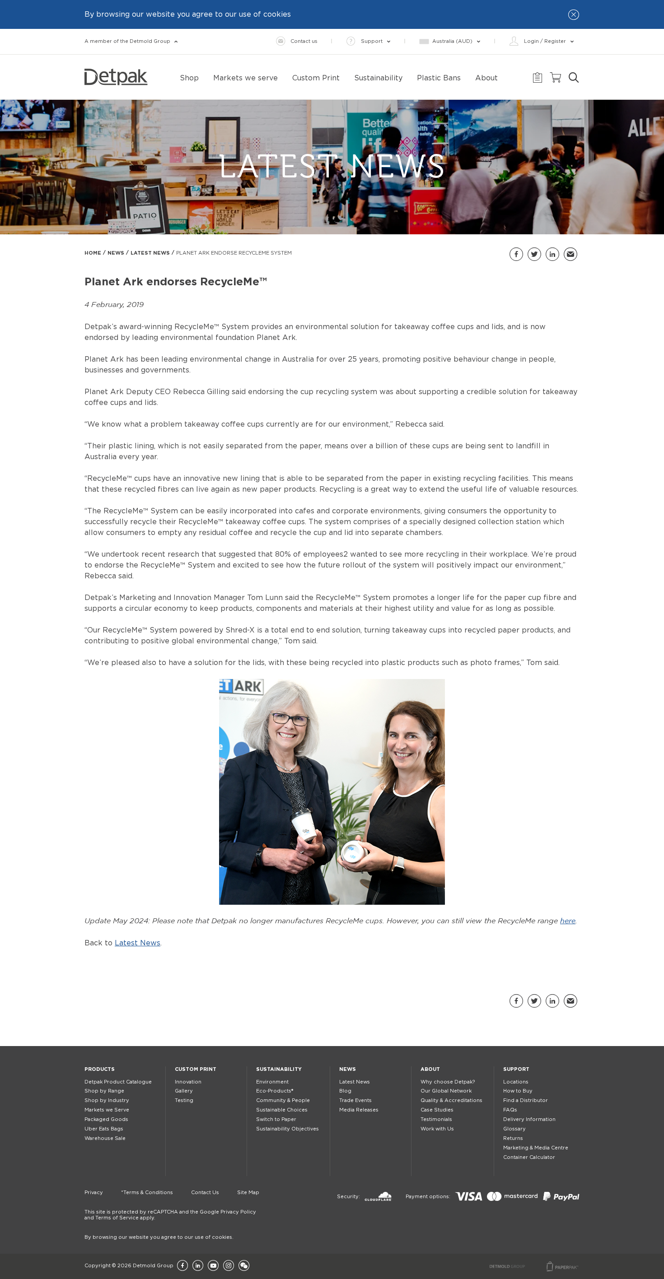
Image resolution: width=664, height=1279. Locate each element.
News (116, 253)
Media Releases (359, 1109)
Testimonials (436, 1119)
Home (92, 253)
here (567, 921)
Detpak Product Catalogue (118, 1081)
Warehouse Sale (105, 1138)
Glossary (514, 1128)
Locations (515, 1081)
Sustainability (279, 1069)
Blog (345, 1090)
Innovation (188, 1081)
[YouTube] (213, 1266)
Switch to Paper (276, 1119)
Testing (184, 1100)
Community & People (283, 1100)
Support (516, 1069)
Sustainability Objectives (287, 1128)
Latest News (150, 253)
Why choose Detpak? (448, 1081)
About (430, 1069)
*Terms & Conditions (147, 1192)
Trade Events (355, 1100)
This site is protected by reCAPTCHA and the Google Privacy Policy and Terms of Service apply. (170, 1214)
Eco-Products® (274, 1090)
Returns (513, 1138)
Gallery (184, 1090)
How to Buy (518, 1090)
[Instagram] (228, 1266)
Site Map (248, 1192)
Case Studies (437, 1109)
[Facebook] (182, 1266)
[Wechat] (243, 1266)
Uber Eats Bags (103, 1128)
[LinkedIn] (197, 1266)
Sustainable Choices (282, 1109)
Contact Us (205, 1192)
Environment (272, 1081)
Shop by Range (104, 1090)
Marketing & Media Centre (535, 1147)
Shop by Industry (106, 1100)
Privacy (93, 1192)
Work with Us (437, 1128)
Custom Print (195, 1069)
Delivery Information (529, 1119)
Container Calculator (529, 1157)
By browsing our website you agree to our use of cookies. (159, 1237)
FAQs (510, 1109)
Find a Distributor (525, 1100)
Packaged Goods (106, 1119)
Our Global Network (446, 1090)
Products (99, 1069)
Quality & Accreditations (451, 1100)
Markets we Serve (106, 1109)
